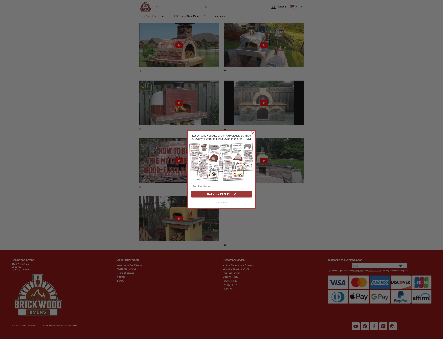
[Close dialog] (253, 133)
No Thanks (221, 202)
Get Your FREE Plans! (221, 194)
